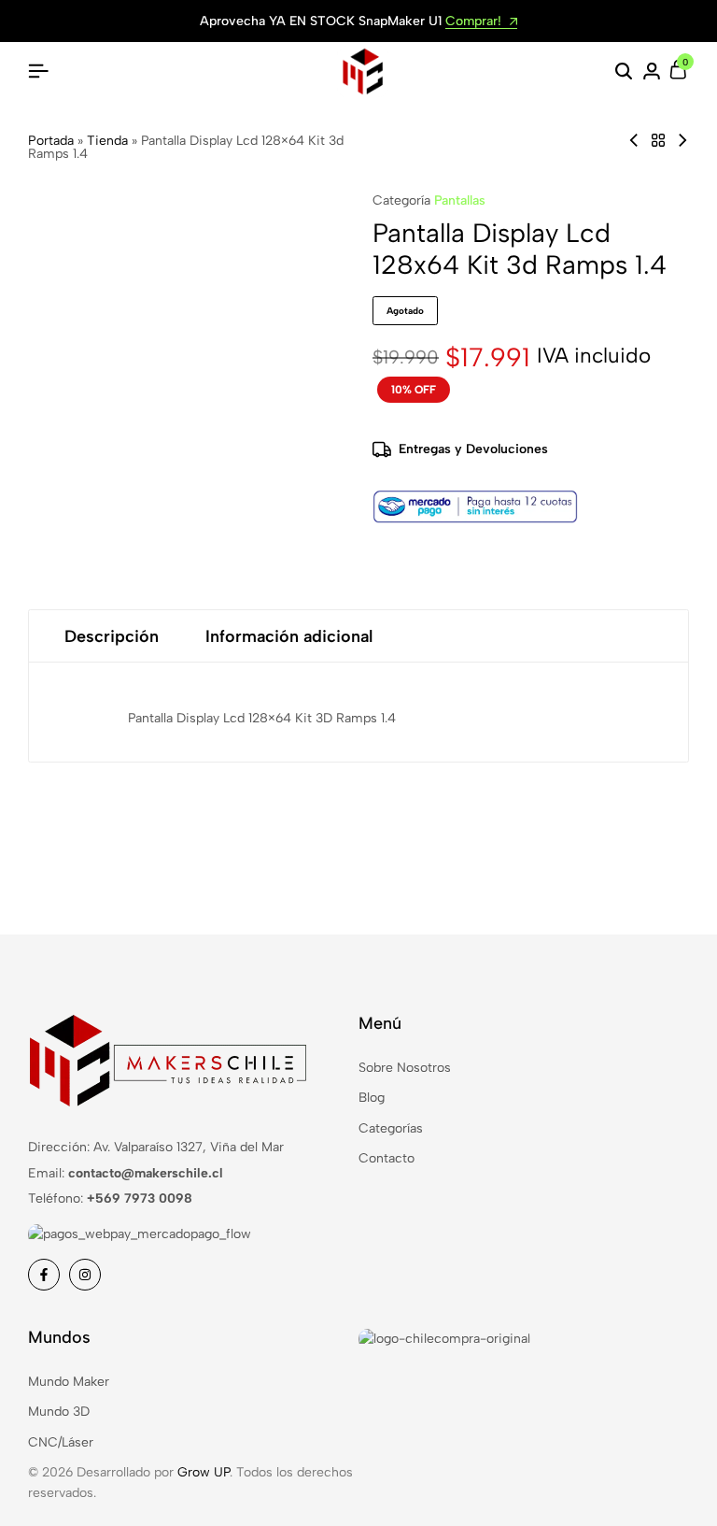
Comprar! (475, 22)
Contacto (386, 1158)
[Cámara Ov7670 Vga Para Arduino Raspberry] (682, 141)
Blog (371, 1097)
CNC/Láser (60, 1442)
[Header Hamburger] (38, 71)
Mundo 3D (59, 1411)
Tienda (107, 141)
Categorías (390, 1128)
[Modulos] (658, 141)
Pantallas (459, 200)
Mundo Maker (68, 1382)
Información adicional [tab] (289, 636)
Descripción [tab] (111, 636)
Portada (51, 141)
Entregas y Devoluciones (473, 449)
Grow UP (203, 1472)
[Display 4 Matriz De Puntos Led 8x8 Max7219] (633, 141)
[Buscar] (624, 72)
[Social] (44, 1275)
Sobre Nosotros (404, 1068)
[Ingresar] (652, 72)
